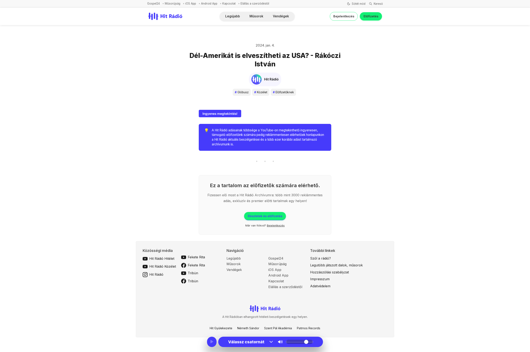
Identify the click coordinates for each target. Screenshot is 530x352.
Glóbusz (242, 92)
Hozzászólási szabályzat (329, 272)
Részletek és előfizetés (265, 216)
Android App (209, 3)
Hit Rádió (156, 274)
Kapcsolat (229, 3)
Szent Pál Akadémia (278, 328)
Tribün (193, 273)
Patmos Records (308, 328)
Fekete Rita (196, 257)
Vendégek (281, 16)
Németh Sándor (248, 328)
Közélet (260, 92)
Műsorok (256, 16)
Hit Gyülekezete (221, 328)
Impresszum (320, 279)
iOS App (190, 3)
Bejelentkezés (343, 16)
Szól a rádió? (320, 258)
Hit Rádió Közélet (162, 266)
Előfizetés (371, 16)
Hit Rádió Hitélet (161, 258)
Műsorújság (172, 3)
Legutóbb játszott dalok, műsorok (336, 265)
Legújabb (232, 16)
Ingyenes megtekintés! (219, 114)
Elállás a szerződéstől (255, 3)
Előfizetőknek (283, 92)
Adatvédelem (320, 286)
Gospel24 (153, 3)
